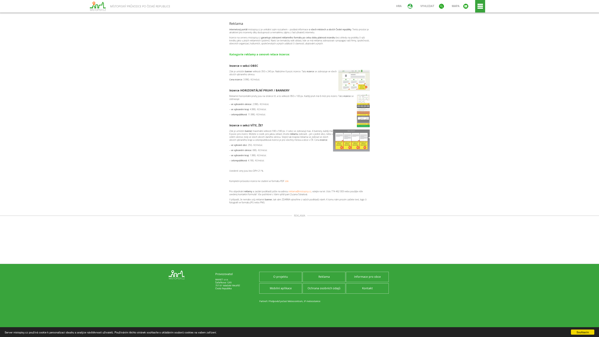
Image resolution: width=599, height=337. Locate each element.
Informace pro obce (367, 276)
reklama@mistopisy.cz (300, 191)
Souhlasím (583, 332)
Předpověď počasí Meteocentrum (285, 301)
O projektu (280, 276)
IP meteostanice (312, 301)
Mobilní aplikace (281, 288)
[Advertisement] (299, 240)
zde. (287, 181)
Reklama (324, 276)
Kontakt (367, 288)
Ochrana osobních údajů (324, 288)
